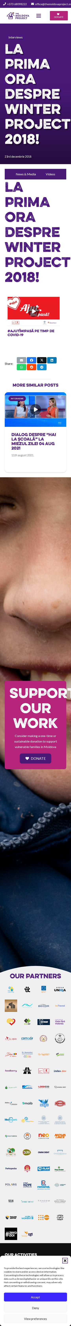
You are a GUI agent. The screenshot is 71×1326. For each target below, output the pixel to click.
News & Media (26, 174)
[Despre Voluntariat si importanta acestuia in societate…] (35, 311)
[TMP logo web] (18, 16)
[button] (65, 1261)
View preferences (35, 1319)
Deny (35, 1308)
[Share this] (31, 360)
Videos (50, 174)
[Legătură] (35, 445)
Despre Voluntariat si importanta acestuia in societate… (32, 335)
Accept (35, 1297)
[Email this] (21, 360)
